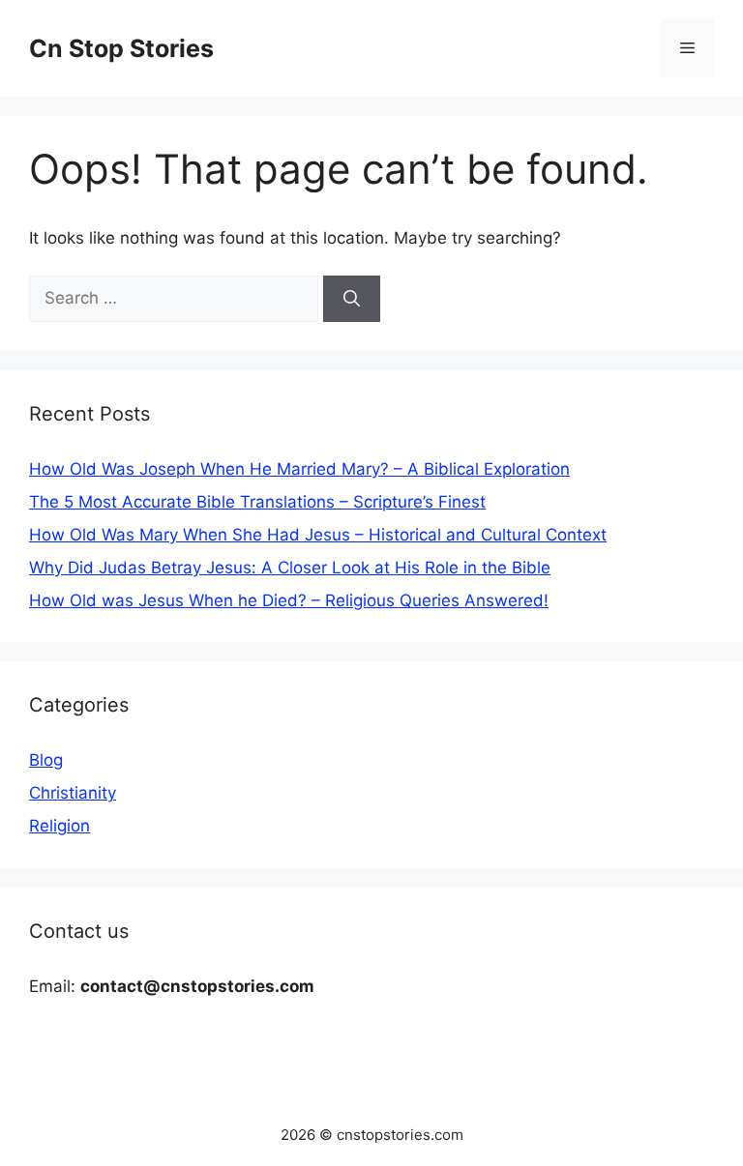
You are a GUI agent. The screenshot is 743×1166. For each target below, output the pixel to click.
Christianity (72, 792)
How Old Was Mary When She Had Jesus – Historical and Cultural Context (318, 534)
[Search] (351, 299)
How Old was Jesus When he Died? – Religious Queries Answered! (289, 600)
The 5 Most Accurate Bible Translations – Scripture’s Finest (257, 501)
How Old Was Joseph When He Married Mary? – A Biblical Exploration (299, 469)
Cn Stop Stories (121, 48)
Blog (46, 760)
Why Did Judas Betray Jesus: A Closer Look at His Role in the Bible (289, 567)
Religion (59, 825)
